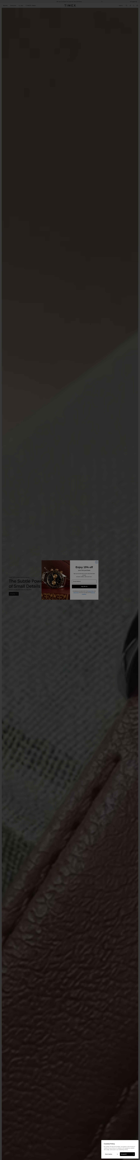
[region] (120, 1149)
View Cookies (108, 1154)
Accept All (124, 1154)
